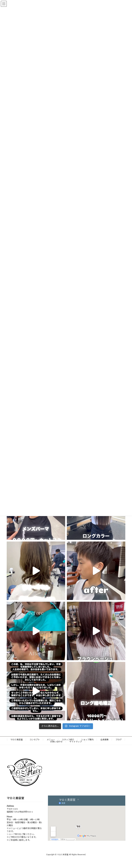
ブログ (119, 740)
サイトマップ (75, 742)
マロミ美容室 (16, 740)
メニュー (51, 740)
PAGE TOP (125, 830)
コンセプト (35, 740)
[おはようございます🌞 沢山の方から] (36, 631)
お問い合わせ (56, 742)
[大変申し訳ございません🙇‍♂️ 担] (96, 631)
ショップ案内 (87, 740)
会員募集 (104, 740)
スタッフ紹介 (68, 740)
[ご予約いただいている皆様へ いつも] (36, 691)
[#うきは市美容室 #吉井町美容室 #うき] (36, 571)
